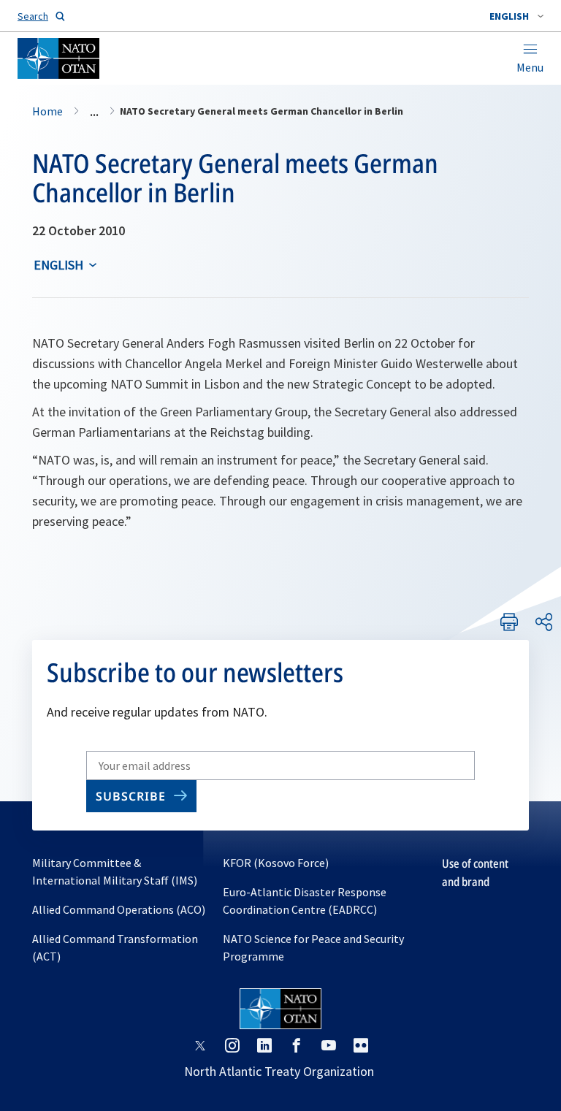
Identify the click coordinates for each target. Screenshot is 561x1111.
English (58, 264)
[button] (516, 16)
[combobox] (516, 16)
